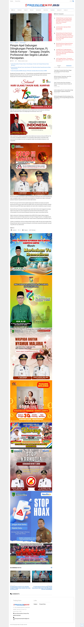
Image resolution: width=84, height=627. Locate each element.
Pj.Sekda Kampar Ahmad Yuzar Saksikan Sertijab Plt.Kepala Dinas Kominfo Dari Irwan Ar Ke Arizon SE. (20, 588)
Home (14, 10)
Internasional (38, 10)
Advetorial (19, 10)
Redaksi (11, 1)
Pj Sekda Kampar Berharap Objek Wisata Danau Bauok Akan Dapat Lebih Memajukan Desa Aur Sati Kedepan (42, 588)
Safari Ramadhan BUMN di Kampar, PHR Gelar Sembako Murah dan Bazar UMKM (29, 70)
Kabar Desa (46, 10)
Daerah (25, 10)
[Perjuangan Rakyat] (42, 6)
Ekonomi (31, 10)
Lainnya (65, 10)
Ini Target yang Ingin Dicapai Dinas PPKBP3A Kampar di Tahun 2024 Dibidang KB (20, 579)
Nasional (59, 10)
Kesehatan (53, 10)
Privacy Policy (17, 1)
